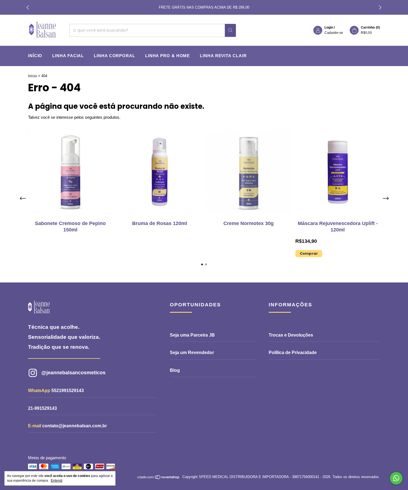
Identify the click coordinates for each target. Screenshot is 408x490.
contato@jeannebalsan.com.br (74, 425)
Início (35, 55)
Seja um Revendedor (192, 352)
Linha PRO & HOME (167, 55)
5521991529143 (67, 390)
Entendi (56, 481)
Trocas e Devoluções (291, 335)
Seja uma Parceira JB (192, 335)
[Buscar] (230, 30)
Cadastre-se (333, 33)
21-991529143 (42, 408)
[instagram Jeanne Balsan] (89, 373)
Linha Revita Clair (223, 55)
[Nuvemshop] (158, 478)
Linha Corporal (114, 55)
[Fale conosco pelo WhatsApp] (396, 478)
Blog (175, 370)
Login (328, 27)
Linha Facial (68, 55)
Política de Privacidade (293, 352)
